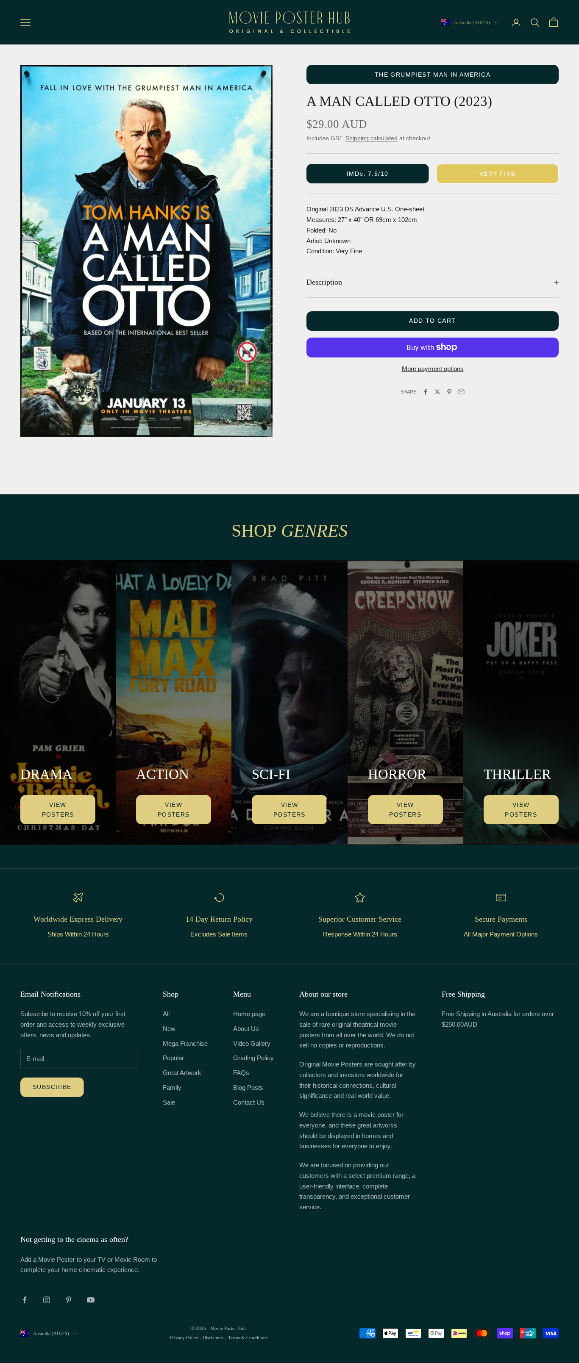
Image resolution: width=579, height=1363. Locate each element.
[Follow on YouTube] (90, 1300)
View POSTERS (58, 809)
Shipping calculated (371, 138)
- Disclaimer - (213, 1337)
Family (172, 1087)
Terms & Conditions (247, 1337)
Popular (173, 1057)
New (169, 1028)
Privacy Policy (185, 1337)
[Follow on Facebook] (24, 1300)
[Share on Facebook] (425, 391)
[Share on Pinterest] (449, 391)
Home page (249, 1013)
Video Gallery (251, 1043)
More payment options (433, 368)
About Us (246, 1028)
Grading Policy (253, 1057)
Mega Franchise (185, 1043)
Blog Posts (248, 1087)
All (166, 1013)
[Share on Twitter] (437, 391)
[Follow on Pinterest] (68, 1300)
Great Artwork (182, 1072)
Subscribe (52, 1086)
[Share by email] (461, 391)
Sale (169, 1102)
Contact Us (248, 1102)
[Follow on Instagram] (46, 1300)
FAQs (241, 1072)
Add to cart (432, 320)
